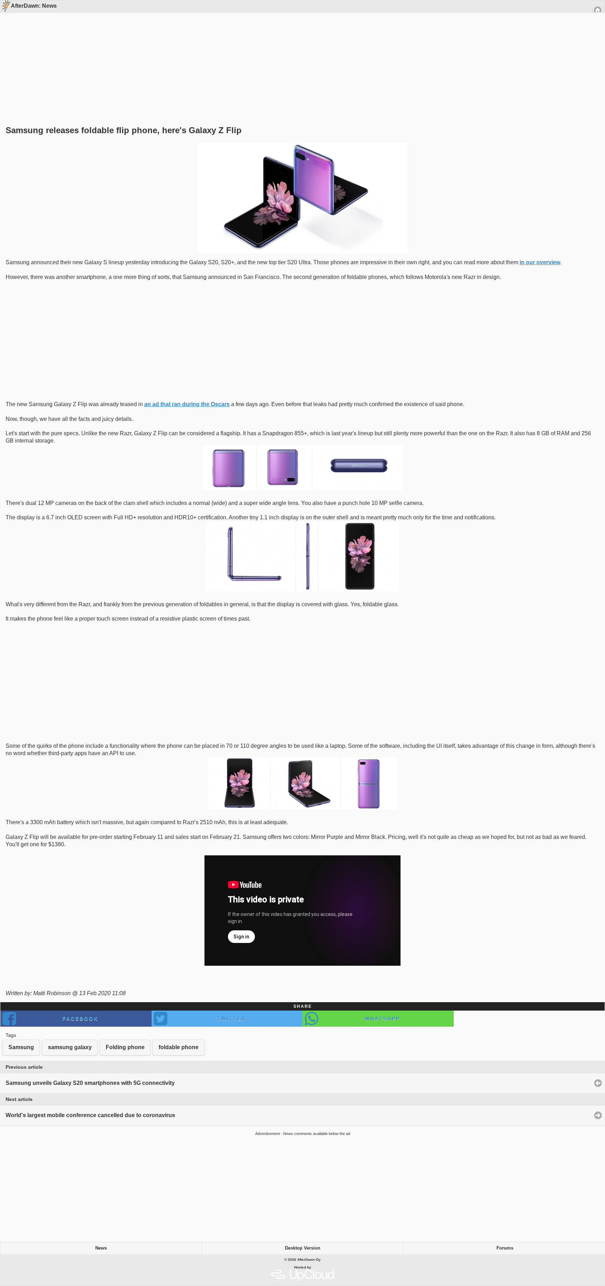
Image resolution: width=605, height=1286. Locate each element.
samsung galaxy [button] (70, 1047)
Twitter (231, 1018)
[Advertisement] (300, 57)
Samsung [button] (21, 1047)
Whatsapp (382, 1018)
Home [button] (597, 10)
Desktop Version (302, 1248)
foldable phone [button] (179, 1047)
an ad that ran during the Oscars (187, 404)
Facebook (80, 1018)
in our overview (540, 262)
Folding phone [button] (125, 1047)
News (101, 1248)
